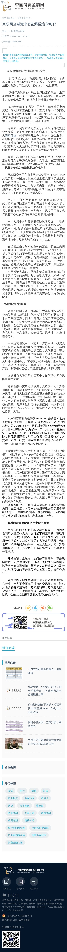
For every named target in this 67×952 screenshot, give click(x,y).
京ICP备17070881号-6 (19, 915)
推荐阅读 (10, 662)
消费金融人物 (15, 842)
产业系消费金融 (16, 835)
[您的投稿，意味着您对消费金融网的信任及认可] (6, 881)
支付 (22, 790)
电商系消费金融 (40, 827)
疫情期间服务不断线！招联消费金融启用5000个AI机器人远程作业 (45, 708)
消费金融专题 (8, 17)
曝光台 (39, 805)
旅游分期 (46, 813)
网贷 (33, 790)
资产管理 (10, 135)
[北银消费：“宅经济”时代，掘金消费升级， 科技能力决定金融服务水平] (14, 690)
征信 (45, 790)
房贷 (10, 805)
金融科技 (29, 798)
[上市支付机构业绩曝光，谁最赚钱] (14, 673)
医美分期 (29, 813)
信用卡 (44, 798)
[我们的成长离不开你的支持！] (33, 881)
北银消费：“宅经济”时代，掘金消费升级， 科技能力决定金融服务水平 (45, 690)
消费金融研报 (23, 17)
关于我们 (10, 895)
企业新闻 (10, 767)
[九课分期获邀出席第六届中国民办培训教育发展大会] (14, 743)
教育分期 (13, 813)
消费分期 (29, 820)
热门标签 (10, 783)
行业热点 (13, 798)
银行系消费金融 (16, 827)
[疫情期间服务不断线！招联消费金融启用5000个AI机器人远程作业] (14, 708)
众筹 (10, 790)
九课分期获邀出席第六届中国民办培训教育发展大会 (45, 741)
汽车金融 (24, 805)
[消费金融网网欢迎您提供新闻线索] (20, 881)
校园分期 (13, 820)
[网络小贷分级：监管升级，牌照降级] (14, 726)
